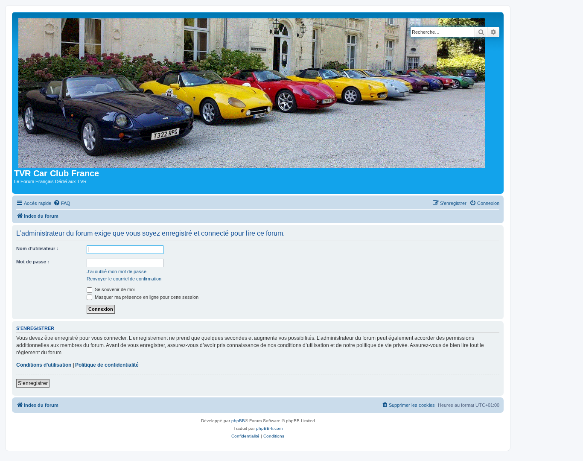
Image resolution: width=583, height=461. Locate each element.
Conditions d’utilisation (43, 365)
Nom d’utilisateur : (37, 248)
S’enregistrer (33, 383)
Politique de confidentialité (107, 365)
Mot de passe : (32, 261)
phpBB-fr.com (269, 428)
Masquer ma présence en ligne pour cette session (145, 297)
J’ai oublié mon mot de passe (116, 271)
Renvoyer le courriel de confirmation (124, 278)
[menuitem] (61, 203)
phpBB (238, 420)
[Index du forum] (253, 91)
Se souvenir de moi (113, 289)
